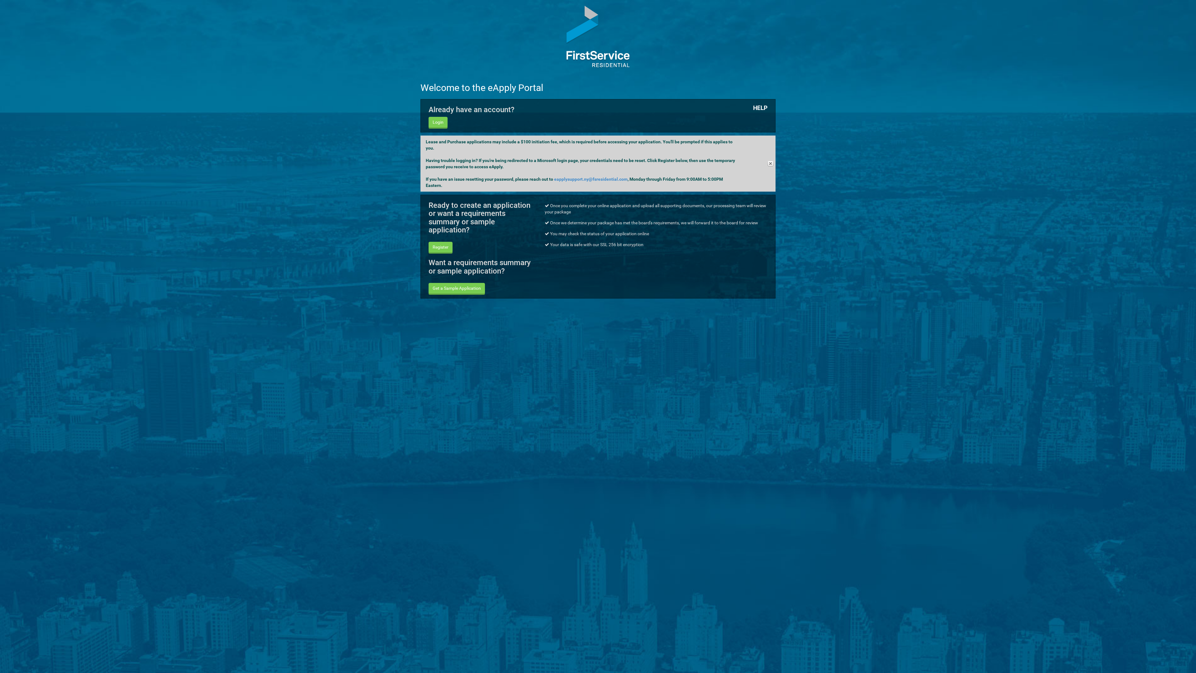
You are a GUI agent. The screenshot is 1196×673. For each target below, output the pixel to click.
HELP (760, 108)
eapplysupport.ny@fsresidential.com (591, 179)
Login (438, 122)
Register (440, 247)
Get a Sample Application (457, 288)
